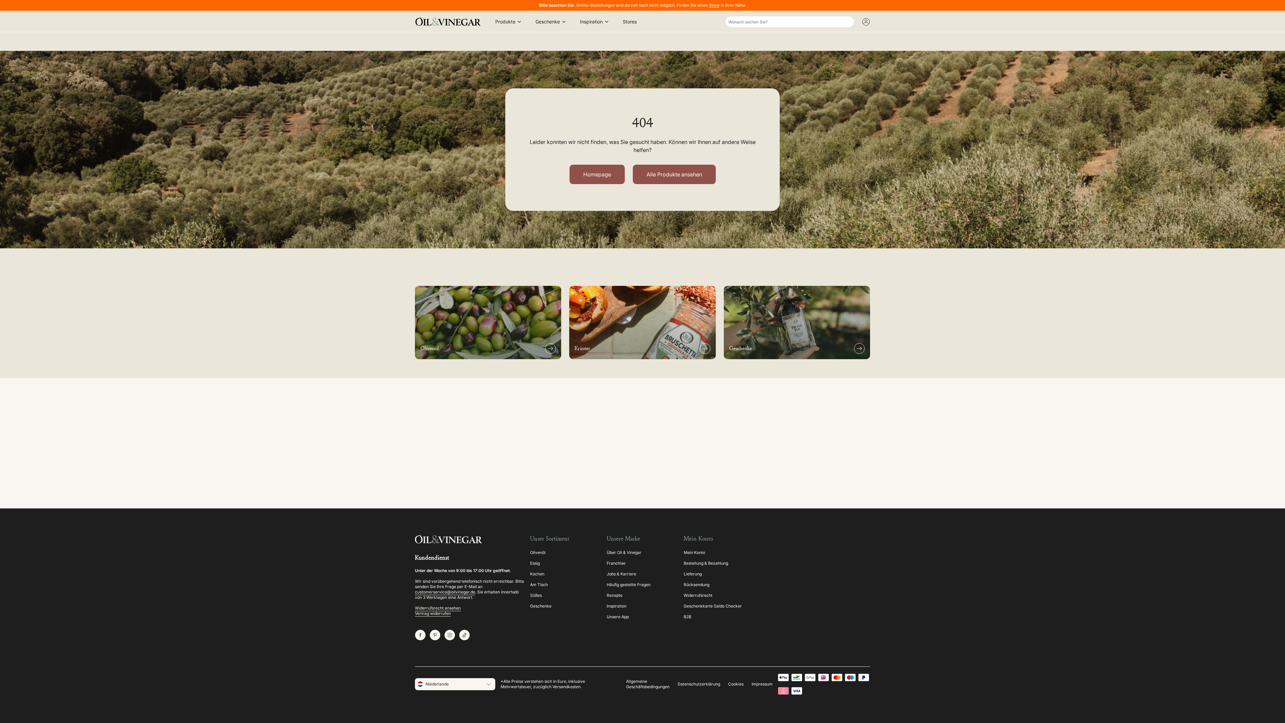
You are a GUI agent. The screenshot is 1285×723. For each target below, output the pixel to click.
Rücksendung (696, 584)
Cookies (736, 684)
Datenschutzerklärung (699, 684)
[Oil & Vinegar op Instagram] (449, 635)
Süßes (536, 595)
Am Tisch (539, 584)
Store (714, 5)
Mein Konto (694, 552)
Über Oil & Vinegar (624, 552)
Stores (630, 21)
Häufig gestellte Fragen (629, 584)
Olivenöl (537, 552)
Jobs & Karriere (621, 573)
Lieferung (693, 573)
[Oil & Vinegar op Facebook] (420, 635)
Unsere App (618, 616)
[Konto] (866, 22)
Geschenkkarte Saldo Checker (713, 606)
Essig (535, 563)
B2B (687, 616)
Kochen (537, 573)
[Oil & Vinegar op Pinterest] (435, 635)
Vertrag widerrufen (433, 613)
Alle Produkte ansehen (674, 174)
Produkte (505, 21)
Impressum (762, 684)
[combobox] (789, 21)
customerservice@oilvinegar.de (445, 591)
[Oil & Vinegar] (450, 21)
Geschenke (547, 21)
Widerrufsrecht (698, 595)
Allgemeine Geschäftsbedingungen (648, 684)
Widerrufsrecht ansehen (438, 608)
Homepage (597, 174)
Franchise (616, 563)
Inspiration (591, 21)
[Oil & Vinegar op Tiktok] (464, 635)
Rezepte (614, 595)
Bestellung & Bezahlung (706, 563)
